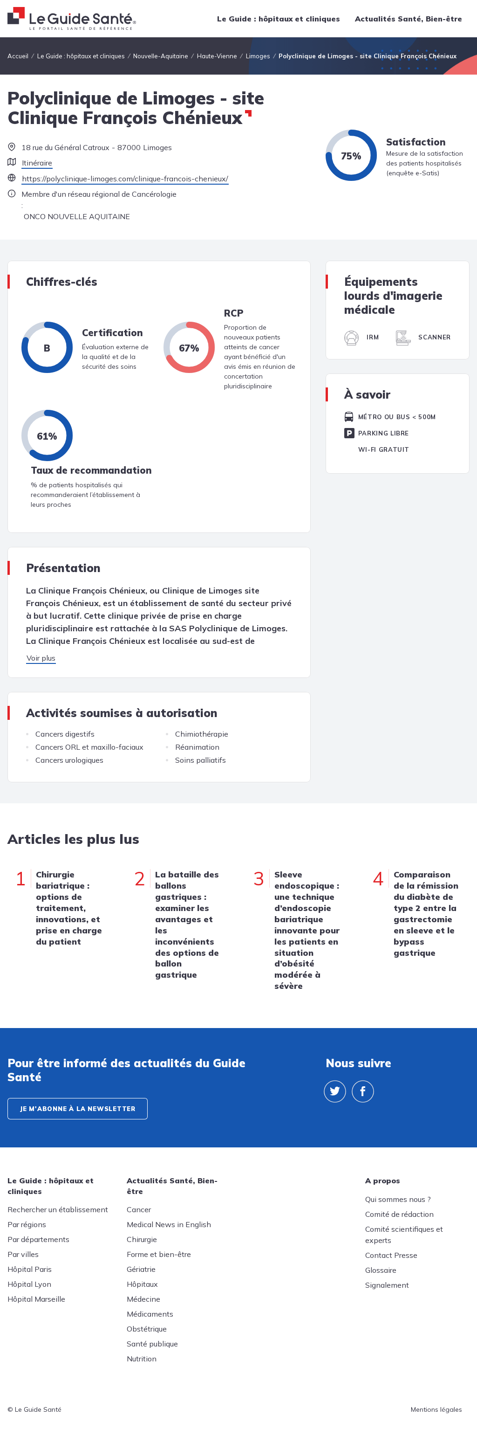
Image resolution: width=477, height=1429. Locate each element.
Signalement (387, 1285)
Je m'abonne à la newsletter (78, 1108)
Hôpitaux (142, 1284)
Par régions (26, 1224)
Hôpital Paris (29, 1269)
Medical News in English (169, 1224)
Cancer (139, 1209)
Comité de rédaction (399, 1214)
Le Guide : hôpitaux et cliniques (278, 18)
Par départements (38, 1239)
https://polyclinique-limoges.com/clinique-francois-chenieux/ (125, 178)
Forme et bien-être (159, 1254)
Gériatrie (141, 1269)
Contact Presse (391, 1255)
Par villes (23, 1254)
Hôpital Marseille (36, 1299)
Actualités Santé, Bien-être (408, 18)
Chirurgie (142, 1239)
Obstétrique (147, 1328)
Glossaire (380, 1270)
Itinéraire (37, 162)
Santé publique (152, 1343)
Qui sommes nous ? (398, 1199)
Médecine (143, 1299)
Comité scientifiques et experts (404, 1234)
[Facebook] (362, 1091)
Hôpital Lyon (29, 1284)
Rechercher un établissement (57, 1209)
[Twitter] (334, 1091)
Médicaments (150, 1314)
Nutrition (142, 1358)
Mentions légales (436, 1409)
